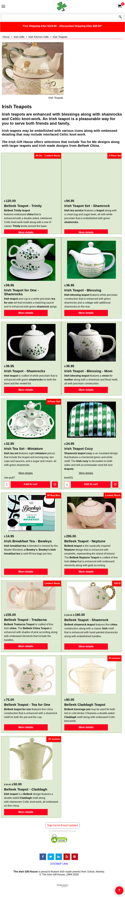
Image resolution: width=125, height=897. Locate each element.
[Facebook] (43, 856)
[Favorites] (55, 484)
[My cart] (119, 6)
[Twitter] (51, 856)
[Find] (120, 17)
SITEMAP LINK (59, 863)
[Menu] (3, 7)
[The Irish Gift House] (62, 6)
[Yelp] (66, 856)
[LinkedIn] (59, 856)
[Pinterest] (74, 856)
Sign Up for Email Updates (62, 825)
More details (25, 232)
